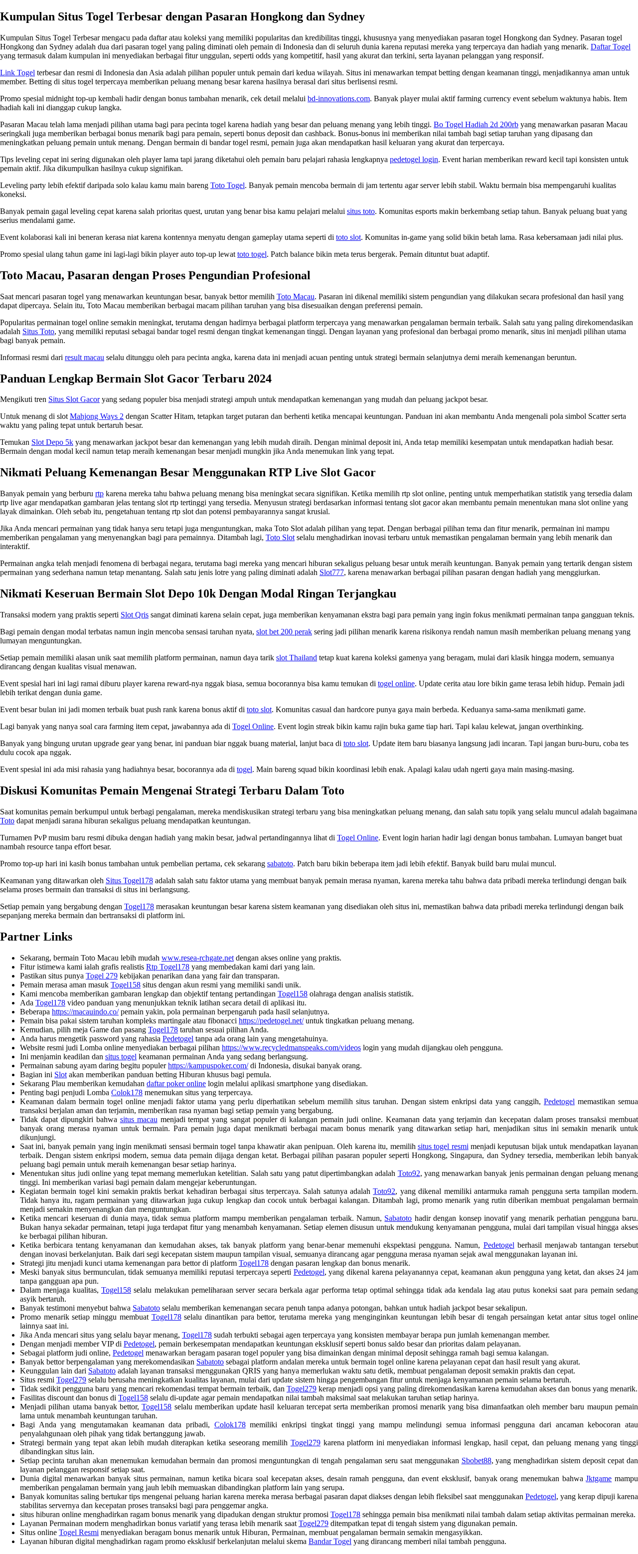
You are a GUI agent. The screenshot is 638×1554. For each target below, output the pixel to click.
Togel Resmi (79, 1532)
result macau (84, 357)
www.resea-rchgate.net (197, 958)
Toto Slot (280, 537)
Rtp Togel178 (167, 967)
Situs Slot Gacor (74, 399)
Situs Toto (38, 331)
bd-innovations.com (339, 98)
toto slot (348, 237)
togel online (396, 683)
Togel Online (253, 726)
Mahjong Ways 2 (97, 416)
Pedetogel (177, 1038)
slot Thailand (296, 657)
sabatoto (280, 863)
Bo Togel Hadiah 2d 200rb (476, 124)
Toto (7, 820)
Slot (60, 1074)
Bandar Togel (330, 1541)
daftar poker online (176, 1083)
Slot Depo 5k (52, 442)
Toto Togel (227, 185)
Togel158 (126, 984)
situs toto (361, 211)
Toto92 (409, 1173)
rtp (99, 493)
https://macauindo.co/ (85, 1011)
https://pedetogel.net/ (271, 1020)
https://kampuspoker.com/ (208, 1065)
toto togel (252, 254)
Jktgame (599, 1478)
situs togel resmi (443, 1146)
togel (244, 769)
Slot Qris (135, 614)
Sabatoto (398, 1218)
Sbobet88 (476, 1460)
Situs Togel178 (129, 880)
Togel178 (139, 906)
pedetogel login (414, 159)
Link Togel (17, 72)
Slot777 (331, 572)
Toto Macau (296, 296)
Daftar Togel (611, 46)
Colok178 (127, 1092)
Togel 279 (102, 975)
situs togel (121, 1056)
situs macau (139, 1119)
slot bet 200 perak (284, 631)
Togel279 (71, 1379)
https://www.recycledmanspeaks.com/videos (291, 1047)
